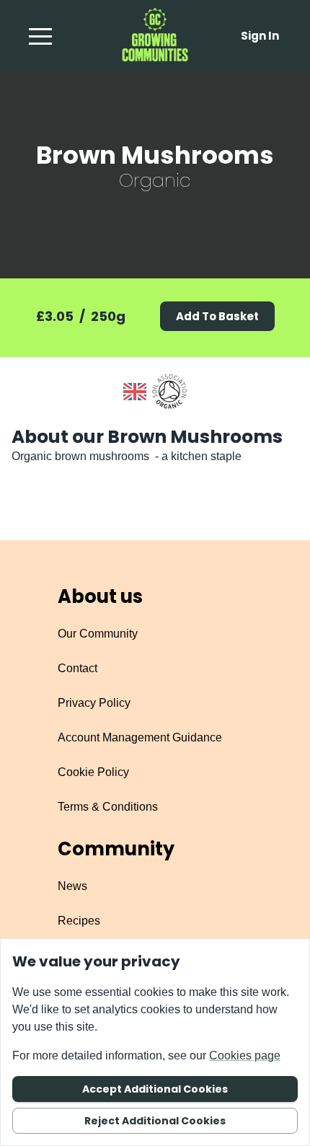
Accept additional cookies (155, 1089)
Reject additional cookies (155, 1121)
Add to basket (217, 316)
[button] (40, 36)
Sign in (260, 35)
